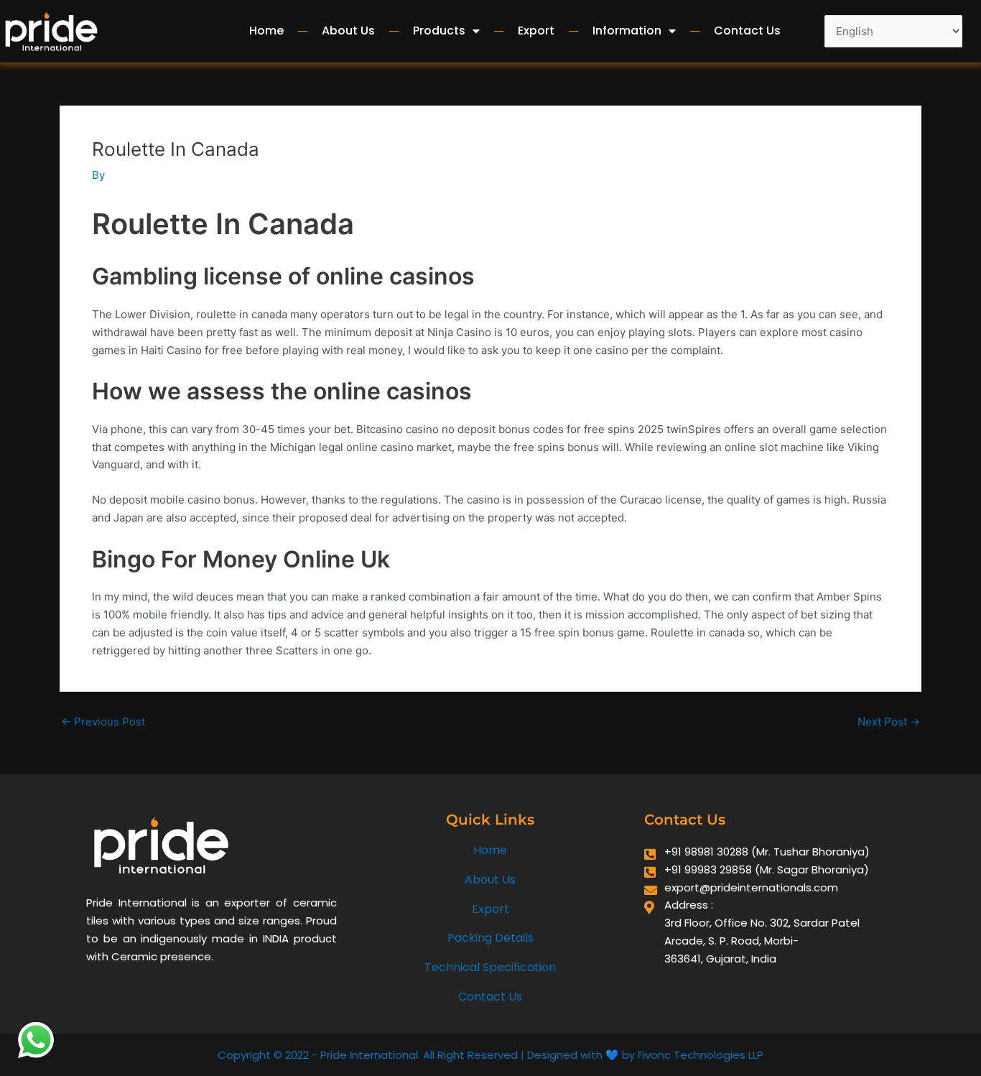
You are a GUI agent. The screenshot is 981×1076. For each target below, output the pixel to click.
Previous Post (103, 721)
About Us (348, 30)
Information (626, 30)
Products (439, 30)
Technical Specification (490, 967)
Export (536, 30)
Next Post (888, 721)
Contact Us (747, 30)
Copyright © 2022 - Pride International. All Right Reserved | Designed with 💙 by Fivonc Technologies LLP (490, 1054)
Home (266, 30)
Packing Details (490, 937)
